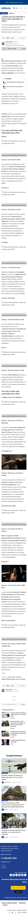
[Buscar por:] (12, 704)
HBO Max (4, 679)
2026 (9, 677)
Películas (13, 679)
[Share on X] (8, 38)
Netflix (8, 679)
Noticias (11, 13)
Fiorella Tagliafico (9, 41)
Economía (12, 728)
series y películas (7, 73)
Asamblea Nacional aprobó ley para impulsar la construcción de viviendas (18, 733)
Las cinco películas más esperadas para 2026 (13, 82)
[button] (14, 8)
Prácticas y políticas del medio (9, 903)
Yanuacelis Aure (7, 782)
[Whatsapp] (25, 875)
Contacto (5, 905)
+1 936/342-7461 (9, 858)
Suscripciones (22, 903)
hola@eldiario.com (5, 862)
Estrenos (19, 677)
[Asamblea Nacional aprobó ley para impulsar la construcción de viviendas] (5, 734)
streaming (22, 679)
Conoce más (24, 48)
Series (17, 679)
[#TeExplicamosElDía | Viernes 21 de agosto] (5, 742)
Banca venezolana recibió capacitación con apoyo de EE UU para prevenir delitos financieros (13, 805)
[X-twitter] (16, 875)
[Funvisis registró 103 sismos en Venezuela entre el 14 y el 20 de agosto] (5, 715)
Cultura (4, 13)
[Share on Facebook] (5, 38)
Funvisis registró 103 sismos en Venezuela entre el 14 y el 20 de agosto (18, 714)
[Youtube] (19, 875)
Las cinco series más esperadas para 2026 (13, 87)
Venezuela (12, 718)
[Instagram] (11, 875)
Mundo (11, 744)
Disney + (14, 677)
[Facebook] (13, 875)
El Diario (6, 809)
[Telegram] (22, 875)
